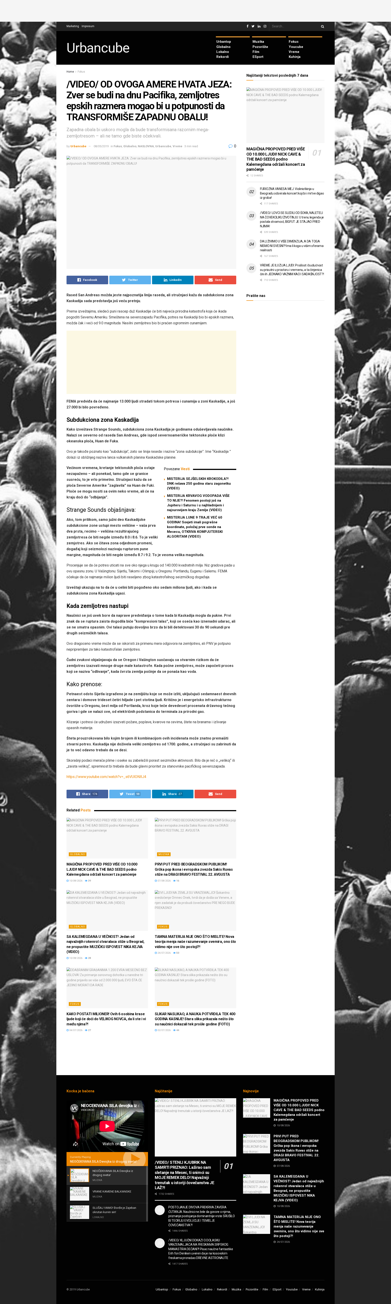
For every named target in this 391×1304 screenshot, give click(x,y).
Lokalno (222, 52)
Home (70, 71)
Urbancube (98, 48)
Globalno (223, 47)
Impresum (88, 26)
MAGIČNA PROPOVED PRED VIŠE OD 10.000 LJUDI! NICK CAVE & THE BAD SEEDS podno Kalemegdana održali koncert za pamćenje (102, 869)
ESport (258, 57)
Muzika (258, 42)
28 (89, 958)
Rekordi (222, 57)
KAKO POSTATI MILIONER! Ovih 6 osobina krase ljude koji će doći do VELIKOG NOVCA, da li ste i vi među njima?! (106, 1019)
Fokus (293, 42)
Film (256, 52)
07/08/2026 (164, 880)
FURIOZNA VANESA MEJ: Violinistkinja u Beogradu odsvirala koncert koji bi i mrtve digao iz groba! (292, 193)
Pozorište (260, 47)
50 (177, 952)
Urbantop (223, 42)
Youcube (296, 47)
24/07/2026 (164, 952)
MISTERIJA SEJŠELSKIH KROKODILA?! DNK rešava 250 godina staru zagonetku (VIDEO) (199, 483)
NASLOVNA (146, 146)
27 (89, 1030)
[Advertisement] (195, 10)
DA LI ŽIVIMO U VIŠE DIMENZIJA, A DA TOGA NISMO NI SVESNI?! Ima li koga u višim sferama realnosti (291, 245)
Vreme (294, 52)
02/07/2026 (164, 1030)
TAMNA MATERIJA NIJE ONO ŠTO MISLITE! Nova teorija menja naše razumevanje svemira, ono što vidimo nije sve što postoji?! (195, 941)
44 (177, 1030)
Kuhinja (294, 57)
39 (89, 880)
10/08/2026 (75, 880)
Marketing (73, 26)
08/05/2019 (101, 146)
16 (177, 880)
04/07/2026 (75, 1030)
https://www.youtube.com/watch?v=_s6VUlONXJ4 (106, 777)
